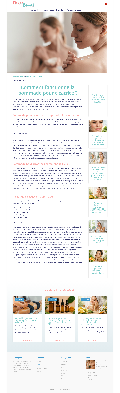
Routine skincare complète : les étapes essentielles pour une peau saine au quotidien (98, 168)
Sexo (87, 10)
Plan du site (40, 371)
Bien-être (60, 10)
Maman (70, 10)
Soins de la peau (20, 299)
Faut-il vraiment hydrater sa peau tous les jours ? (98, 233)
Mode (52, 10)
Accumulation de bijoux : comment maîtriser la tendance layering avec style (101, 364)
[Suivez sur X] (102, 4)
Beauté (44, 10)
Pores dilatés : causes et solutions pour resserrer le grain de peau (98, 134)
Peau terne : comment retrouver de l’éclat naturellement (98, 264)
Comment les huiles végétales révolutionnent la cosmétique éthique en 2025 (60, 319)
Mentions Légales (42, 368)
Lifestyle (79, 10)
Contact (39, 361)
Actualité (35, 10)
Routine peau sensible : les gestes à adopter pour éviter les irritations (98, 100)
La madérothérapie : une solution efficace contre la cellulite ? (27, 319)
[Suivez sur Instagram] (106, 4)
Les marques (41, 375)
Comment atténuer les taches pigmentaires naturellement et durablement (98, 202)
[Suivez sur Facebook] (99, 4)
